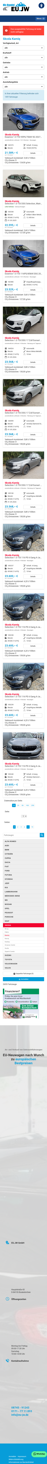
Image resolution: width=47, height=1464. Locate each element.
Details (32, 153)
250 (32, 805)
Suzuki (8, 955)
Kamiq (7, 935)
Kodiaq (7, 942)
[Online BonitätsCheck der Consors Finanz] (21, 1003)
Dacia (7, 862)
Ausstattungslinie (10, 82)
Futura (8, 875)
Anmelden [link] (24, 979)
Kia (6, 887)
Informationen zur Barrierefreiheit (21, 1462)
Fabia (7, 932)
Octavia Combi (10, 945)
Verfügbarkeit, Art (11, 43)
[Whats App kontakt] (39, 1454)
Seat (7, 921)
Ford (7, 871)
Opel (7, 908)
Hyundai (9, 879)
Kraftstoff (7, 53)
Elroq (6, 929)
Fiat (7, 866)
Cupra (8, 858)
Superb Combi (10, 951)
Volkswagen (11, 964)
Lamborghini (11, 892)
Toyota (8, 959)
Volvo (8, 968)
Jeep (7, 883)
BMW (7, 850)
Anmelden (12, 1456)
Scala (7, 948)
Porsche (9, 917)
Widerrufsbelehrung (16, 1459)
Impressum (22, 1456)
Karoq (7, 938)
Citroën (9, 854)
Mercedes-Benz (12, 896)
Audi (7, 846)
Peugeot (9, 913)
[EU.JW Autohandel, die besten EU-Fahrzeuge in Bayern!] (16, 8)
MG (6, 900)
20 (18, 805)
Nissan (8, 904)
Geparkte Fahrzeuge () (25, 973)
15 (32, 827)
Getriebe (6, 62)
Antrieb (6, 72)
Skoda (8, 925)
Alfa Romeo (10, 841)
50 (23, 805)
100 (27, 805)
